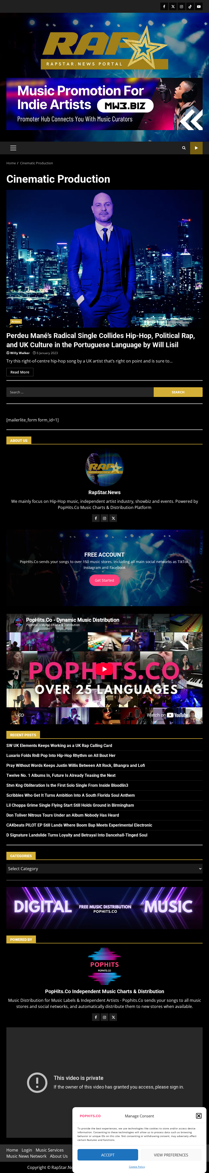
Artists (16, 321)
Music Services (50, 1150)
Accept (107, 1154)
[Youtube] (199, 6)
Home (12, 1150)
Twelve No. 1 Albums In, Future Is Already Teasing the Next (60, 775)
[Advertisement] (104, 103)
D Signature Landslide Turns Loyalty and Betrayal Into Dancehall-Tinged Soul (76, 835)
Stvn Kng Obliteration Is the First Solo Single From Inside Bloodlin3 (67, 785)
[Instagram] (181, 6)
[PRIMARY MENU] (13, 148)
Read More (19, 372)
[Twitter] (173, 6)
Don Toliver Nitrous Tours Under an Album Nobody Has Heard (62, 815)
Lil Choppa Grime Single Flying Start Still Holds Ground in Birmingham (70, 805)
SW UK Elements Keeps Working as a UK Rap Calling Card (59, 745)
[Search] (184, 148)
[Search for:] (80, 392)
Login (27, 1150)
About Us (59, 1156)
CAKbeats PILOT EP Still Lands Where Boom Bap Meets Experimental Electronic (79, 825)
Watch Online (196, 148)
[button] (198, 1115)
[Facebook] (164, 6)
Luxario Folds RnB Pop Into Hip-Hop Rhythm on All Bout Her (60, 755)
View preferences (171, 1154)
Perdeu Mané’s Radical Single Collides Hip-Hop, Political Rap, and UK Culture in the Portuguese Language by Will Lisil (104, 259)
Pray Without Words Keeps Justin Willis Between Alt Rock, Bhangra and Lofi (75, 765)
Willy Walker (20, 353)
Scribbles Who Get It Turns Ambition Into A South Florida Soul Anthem (70, 795)
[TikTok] (190, 6)
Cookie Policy (137, 1166)
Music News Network (26, 1156)
